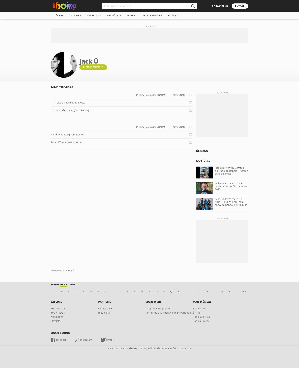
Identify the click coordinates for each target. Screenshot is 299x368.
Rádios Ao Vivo (201, 316)
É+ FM (196, 312)
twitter (110, 339)
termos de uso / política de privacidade (168, 312)
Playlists (55, 321)
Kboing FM (199, 308)
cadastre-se (220, 5)
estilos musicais (152, 15)
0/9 (244, 291)
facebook (61, 339)
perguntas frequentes (158, 308)
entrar (240, 5)
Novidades (57, 316)
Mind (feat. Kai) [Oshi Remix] (72, 110)
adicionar (179, 94)
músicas (58, 15)
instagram (86, 339)
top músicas (114, 15)
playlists (132, 15)
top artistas (94, 15)
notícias (173, 15)
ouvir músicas (94, 67)
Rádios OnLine (201, 321)
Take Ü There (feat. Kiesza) (71, 102)
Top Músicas (58, 308)
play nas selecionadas (152, 94)
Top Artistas (58, 312)
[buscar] (192, 6)
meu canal (75, 15)
